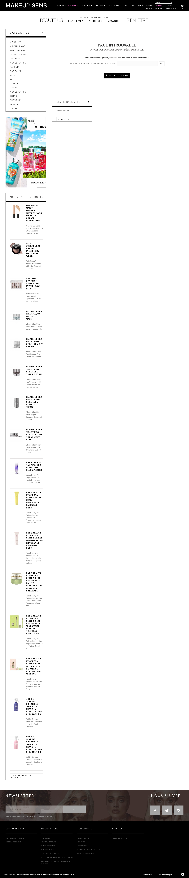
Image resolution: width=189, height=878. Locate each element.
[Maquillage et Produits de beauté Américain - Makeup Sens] (26, 5)
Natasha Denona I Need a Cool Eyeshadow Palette (33, 283)
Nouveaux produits (26, 196)
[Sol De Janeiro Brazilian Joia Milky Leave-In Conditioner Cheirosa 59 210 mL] (16, 704)
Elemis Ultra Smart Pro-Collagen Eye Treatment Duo (34, 434)
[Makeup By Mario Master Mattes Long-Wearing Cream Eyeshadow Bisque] (16, 211)
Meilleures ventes (48, 846)
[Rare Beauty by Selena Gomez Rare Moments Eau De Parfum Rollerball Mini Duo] (16, 664)
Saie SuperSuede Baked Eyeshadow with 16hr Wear (33, 249)
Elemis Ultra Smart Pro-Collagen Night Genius (34, 370)
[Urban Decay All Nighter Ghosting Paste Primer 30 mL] (16, 468)
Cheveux (15, 59)
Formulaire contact (13, 842)
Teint (13, 75)
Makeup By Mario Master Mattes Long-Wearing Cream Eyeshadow (34, 213)
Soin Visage (17, 50)
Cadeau (15, 108)
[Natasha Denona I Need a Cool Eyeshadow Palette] (16, 284)
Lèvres (14, 83)
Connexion (159, 8)
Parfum (14, 67)
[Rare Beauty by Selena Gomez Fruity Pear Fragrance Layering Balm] (16, 498)
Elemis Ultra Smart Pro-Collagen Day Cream (34, 342)
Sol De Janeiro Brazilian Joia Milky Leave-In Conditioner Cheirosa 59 (34, 706)
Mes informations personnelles (89, 849)
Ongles (14, 88)
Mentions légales (47, 849)
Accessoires (18, 63)
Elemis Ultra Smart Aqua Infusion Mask (34, 315)
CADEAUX (15, 71)
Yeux (13, 79)
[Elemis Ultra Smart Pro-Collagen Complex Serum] (16, 402)
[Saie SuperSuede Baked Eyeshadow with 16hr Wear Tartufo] (16, 249)
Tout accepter (166, 875)
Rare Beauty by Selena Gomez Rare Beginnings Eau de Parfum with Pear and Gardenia (34, 582)
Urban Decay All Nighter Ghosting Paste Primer (34, 466)
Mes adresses (81, 846)
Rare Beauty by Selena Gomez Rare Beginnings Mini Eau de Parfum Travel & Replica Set (33, 624)
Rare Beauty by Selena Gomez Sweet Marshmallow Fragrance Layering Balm (35, 540)
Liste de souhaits (170, 8)
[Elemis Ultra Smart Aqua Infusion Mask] (16, 317)
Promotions (45, 838)
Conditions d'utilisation (50, 853)
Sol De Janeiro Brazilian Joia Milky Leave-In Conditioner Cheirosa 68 (34, 744)
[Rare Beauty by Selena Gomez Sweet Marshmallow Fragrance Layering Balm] (16, 538)
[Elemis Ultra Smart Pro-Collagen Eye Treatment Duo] (16, 435)
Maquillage (17, 46)
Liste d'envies (68, 101)
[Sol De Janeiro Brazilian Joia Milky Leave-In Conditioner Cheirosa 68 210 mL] (16, 742)
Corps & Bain (18, 54)
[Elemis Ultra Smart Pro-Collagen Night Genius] (16, 372)
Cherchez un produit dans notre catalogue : (92, 63)
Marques (15, 42)
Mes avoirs (81, 842)
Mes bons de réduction (85, 853)
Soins (13, 96)
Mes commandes (83, 838)
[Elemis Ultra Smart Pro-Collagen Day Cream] (16, 344)
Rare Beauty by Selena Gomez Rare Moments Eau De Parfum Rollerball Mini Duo (34, 666)
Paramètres (147, 875)
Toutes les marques (119, 838)
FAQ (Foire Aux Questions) (15, 838)
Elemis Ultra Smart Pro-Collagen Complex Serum (34, 401)
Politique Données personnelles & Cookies (57, 857)
